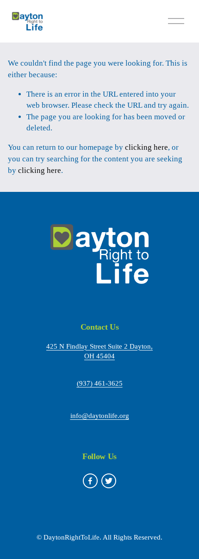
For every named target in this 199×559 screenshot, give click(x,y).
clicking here (146, 147)
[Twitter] (108, 480)
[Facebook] (90, 480)
